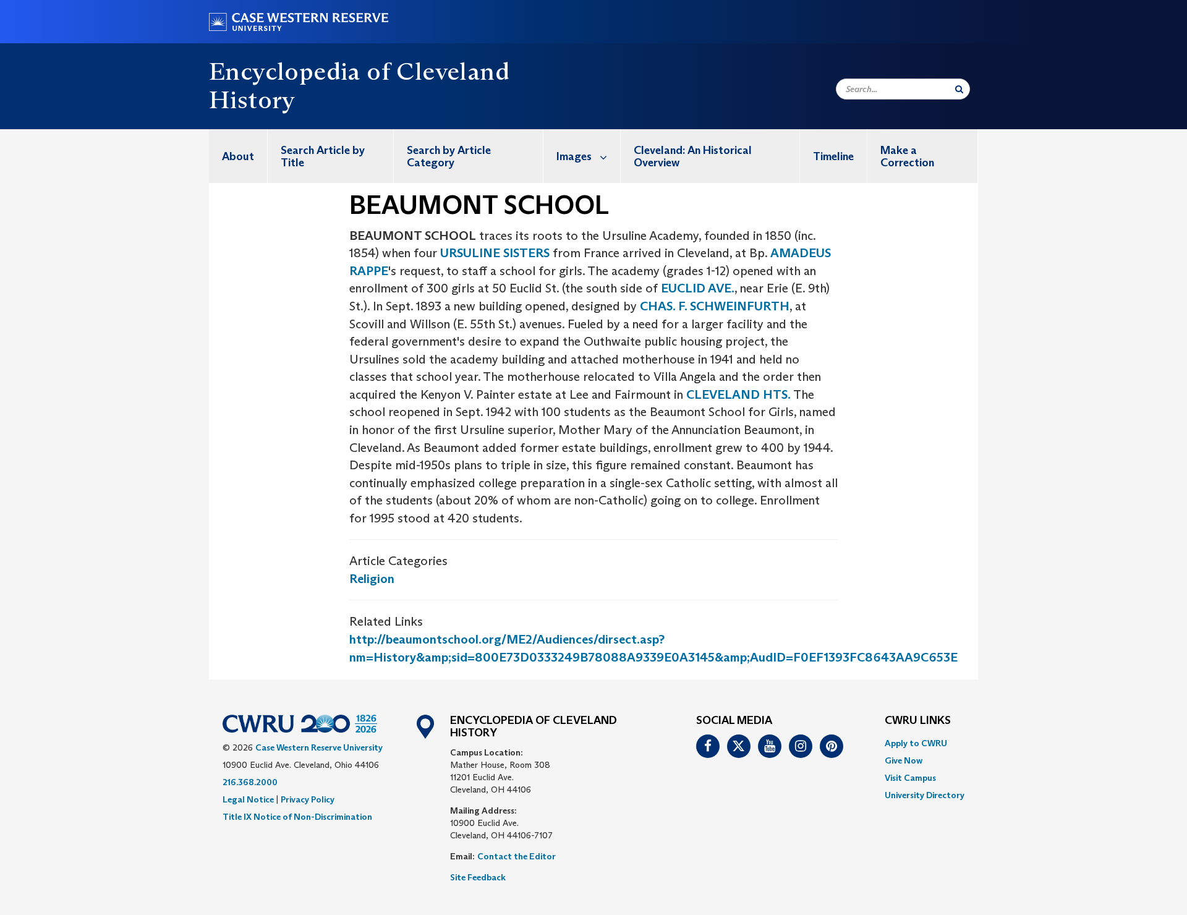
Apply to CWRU (916, 743)
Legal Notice (248, 799)
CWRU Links (918, 721)
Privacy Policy (307, 799)
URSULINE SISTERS (495, 252)
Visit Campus (910, 777)
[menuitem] (238, 156)
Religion (371, 578)
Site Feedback (478, 877)
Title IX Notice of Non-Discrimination (297, 816)
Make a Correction (907, 156)
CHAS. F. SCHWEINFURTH (714, 306)
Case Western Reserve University (319, 747)
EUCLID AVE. (697, 288)
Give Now (903, 760)
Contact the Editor (516, 856)
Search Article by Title (323, 156)
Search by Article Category (449, 156)
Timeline (833, 156)
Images (574, 156)
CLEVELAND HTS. (738, 394)
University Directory (924, 795)
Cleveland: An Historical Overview (693, 156)
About (238, 156)
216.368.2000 (250, 782)
